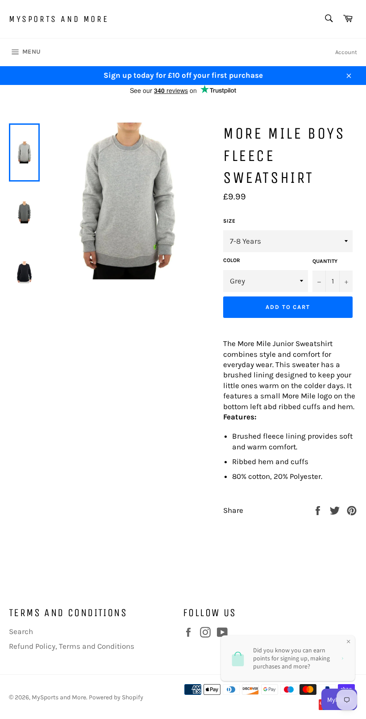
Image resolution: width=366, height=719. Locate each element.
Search (21, 631)
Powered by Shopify (116, 697)
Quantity (324, 261)
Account (346, 52)
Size (229, 221)
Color (231, 260)
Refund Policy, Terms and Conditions (71, 646)
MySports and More (58, 19)
